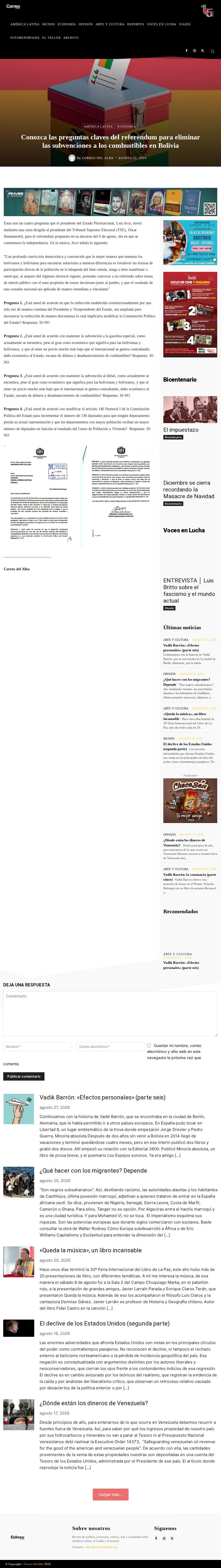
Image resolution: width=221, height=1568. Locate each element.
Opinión (169, 674)
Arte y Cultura (175, 639)
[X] (202, 51)
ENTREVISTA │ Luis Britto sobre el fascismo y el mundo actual (189, 590)
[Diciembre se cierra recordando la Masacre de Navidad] (190, 462)
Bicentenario (173, 437)
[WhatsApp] (142, 178)
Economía (127, 126)
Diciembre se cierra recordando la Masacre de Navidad (189, 490)
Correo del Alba (97, 158)
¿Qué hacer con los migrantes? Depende (93, 1170)
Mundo (169, 608)
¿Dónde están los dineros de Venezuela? (94, 1403)
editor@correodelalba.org (101, 1547)
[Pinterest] (130, 178)
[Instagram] (194, 51)
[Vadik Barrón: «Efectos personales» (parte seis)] (190, 933)
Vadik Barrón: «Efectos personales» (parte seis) (103, 1097)
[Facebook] (186, 51)
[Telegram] (154, 178)
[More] (150, 592)
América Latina (98, 126)
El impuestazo (181, 430)
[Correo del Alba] (72, 157)
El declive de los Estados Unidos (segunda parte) (105, 1323)
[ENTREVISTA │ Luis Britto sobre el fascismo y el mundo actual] (190, 560)
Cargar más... (111, 1494)
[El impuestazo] (190, 409)
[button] (212, 51)
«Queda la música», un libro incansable (91, 1250)
